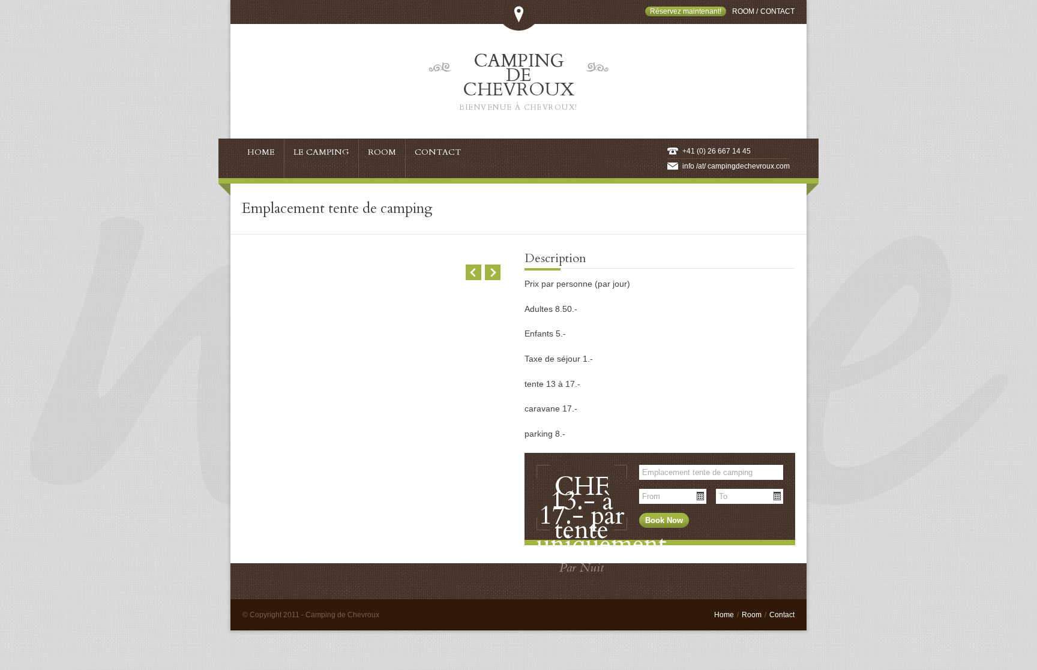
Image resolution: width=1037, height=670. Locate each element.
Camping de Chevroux (518, 80)
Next (492, 272)
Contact (777, 11)
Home (724, 615)
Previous (473, 272)
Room (743, 11)
